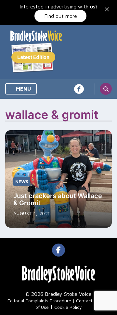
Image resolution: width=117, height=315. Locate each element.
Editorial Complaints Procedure (39, 300)
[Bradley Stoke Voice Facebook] (79, 89)
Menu (23, 89)
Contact (84, 300)
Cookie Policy (68, 307)
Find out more (60, 16)
